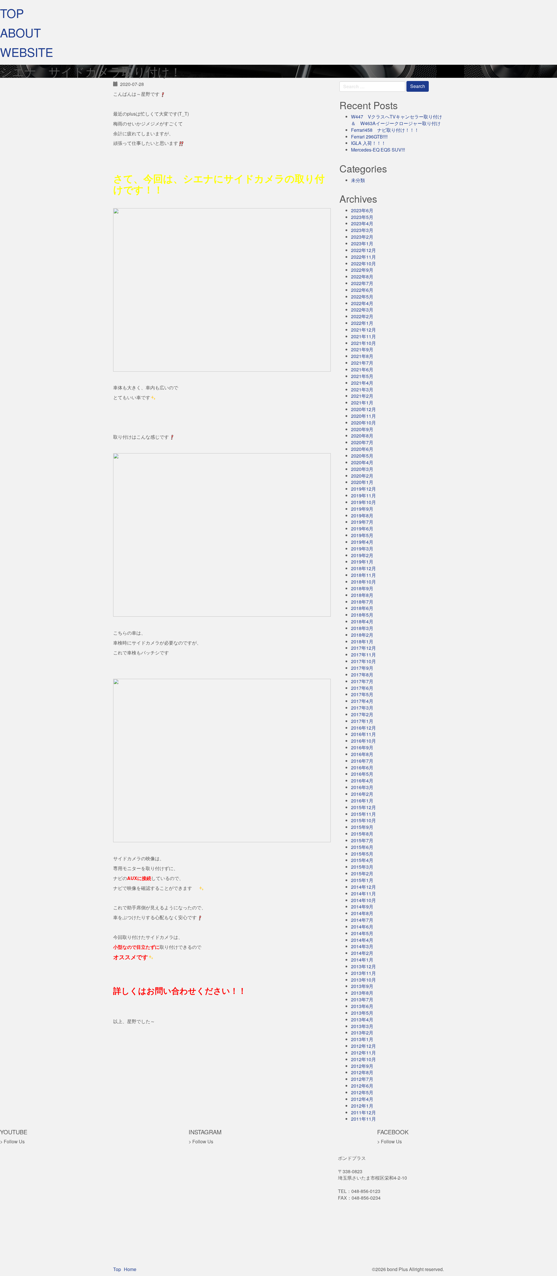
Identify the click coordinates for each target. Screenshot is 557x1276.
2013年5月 (362, 1012)
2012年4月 (362, 1099)
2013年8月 (362, 992)
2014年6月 (362, 926)
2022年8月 (362, 276)
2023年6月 (362, 210)
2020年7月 (362, 442)
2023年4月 (362, 223)
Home (130, 1269)
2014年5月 (362, 933)
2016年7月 (362, 760)
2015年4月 (362, 860)
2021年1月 (362, 402)
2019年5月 (362, 535)
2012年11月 (363, 1052)
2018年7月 (362, 601)
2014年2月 (362, 953)
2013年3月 (362, 1026)
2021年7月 (362, 362)
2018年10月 (363, 581)
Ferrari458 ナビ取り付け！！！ (385, 130)
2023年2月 (362, 236)
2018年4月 (362, 621)
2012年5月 (362, 1092)
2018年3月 (362, 628)
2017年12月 (363, 648)
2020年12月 (363, 409)
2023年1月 (362, 243)
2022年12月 (363, 250)
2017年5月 (362, 694)
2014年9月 (362, 906)
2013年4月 (362, 1019)
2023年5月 (362, 217)
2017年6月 (362, 688)
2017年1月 (362, 721)
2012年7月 (362, 1079)
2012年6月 (362, 1085)
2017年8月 (362, 674)
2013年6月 (362, 1006)
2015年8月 (362, 833)
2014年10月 (363, 900)
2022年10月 (363, 263)
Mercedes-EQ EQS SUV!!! (378, 149)
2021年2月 (362, 396)
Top (117, 1269)
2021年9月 (362, 349)
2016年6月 (362, 767)
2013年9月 (362, 986)
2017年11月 (363, 654)
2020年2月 (362, 475)
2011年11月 (363, 1118)
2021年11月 (363, 336)
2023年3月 (362, 230)
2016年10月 (363, 740)
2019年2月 (362, 555)
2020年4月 (362, 462)
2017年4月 (362, 701)
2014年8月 (362, 913)
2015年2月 (362, 873)
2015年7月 (362, 840)
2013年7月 (362, 999)
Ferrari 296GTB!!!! (369, 136)
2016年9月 (362, 747)
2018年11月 (363, 575)
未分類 (358, 180)
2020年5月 (362, 455)
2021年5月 (362, 376)
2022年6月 (362, 290)
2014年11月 (363, 893)
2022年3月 (362, 309)
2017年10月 (363, 661)
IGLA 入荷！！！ (368, 143)
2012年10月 (363, 1059)
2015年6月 (362, 847)
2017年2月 (362, 714)
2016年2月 (362, 794)
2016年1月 (362, 800)
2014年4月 (362, 940)
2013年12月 (363, 966)
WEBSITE (26, 51)
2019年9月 (362, 508)
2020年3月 (362, 469)
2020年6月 (362, 449)
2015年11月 (363, 814)
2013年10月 (363, 979)
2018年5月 (362, 614)
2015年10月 (363, 820)
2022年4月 (362, 303)
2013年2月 (362, 1032)
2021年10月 (363, 343)
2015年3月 (362, 866)
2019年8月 (362, 515)
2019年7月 (362, 522)
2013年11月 (363, 973)
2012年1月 (362, 1105)
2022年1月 (362, 323)
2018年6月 (362, 608)
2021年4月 (362, 382)
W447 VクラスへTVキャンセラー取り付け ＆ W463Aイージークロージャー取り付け (399, 120)
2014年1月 (362, 959)
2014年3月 (362, 946)
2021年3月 (362, 389)
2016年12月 (363, 727)
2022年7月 (362, 283)
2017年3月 (362, 707)
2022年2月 (362, 316)
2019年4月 (362, 542)
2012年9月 (362, 1066)
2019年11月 (363, 495)
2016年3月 (362, 787)
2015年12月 (363, 807)
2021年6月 (362, 369)
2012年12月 (363, 1046)
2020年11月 (363, 416)
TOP (12, 12)
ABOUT (20, 32)
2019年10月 (363, 502)
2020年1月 (362, 482)
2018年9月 (362, 588)
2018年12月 (363, 568)
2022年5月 (362, 296)
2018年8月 (362, 595)
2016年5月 (362, 774)
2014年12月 (363, 886)
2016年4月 (362, 780)
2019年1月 (362, 561)
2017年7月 (362, 681)
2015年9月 (362, 827)
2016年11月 (363, 734)
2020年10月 (363, 422)
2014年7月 (362, 920)
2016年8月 (362, 754)
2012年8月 (362, 1072)
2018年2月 (362, 634)
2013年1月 (362, 1039)
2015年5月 (362, 853)
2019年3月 (362, 548)
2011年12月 (363, 1112)
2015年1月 (362, 880)
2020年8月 (362, 435)
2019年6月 (362, 528)
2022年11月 (363, 256)
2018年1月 (362, 641)
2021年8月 (362, 356)
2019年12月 (363, 488)
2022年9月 (362, 270)
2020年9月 (362, 429)
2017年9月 (362, 668)
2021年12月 (363, 329)
